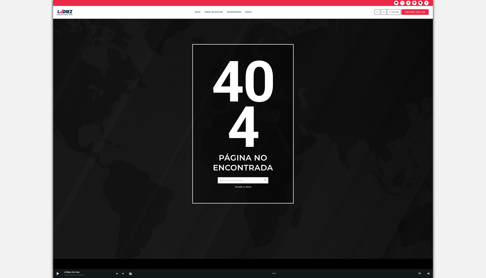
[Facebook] (426, 3)
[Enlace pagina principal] (64, 12)
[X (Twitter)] (402, 3)
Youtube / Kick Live (415, 12)
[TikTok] (408, 3)
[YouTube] (396, 3)
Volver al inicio (243, 187)
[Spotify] (414, 3)
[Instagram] (420, 3)
